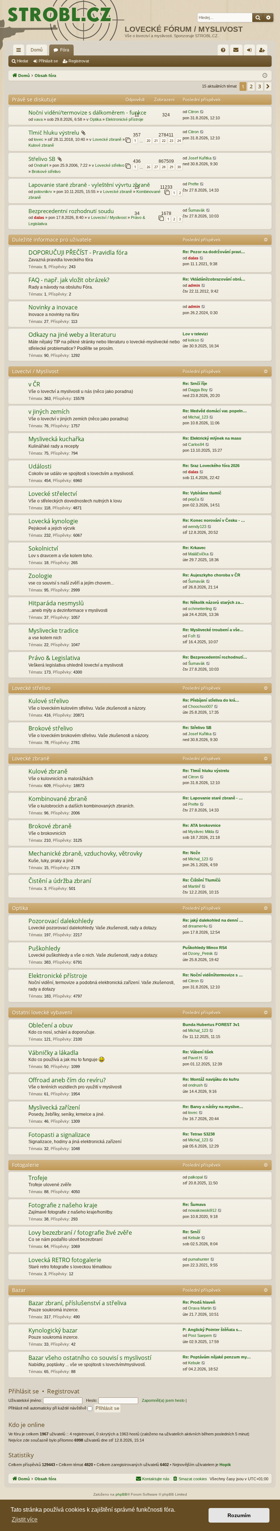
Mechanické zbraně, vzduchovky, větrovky (85, 853)
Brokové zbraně (49, 826)
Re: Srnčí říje (195, 383)
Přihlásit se (48, 61)
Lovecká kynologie (53, 521)
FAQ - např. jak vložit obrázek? (68, 280)
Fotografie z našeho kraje (62, 1205)
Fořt (191, 636)
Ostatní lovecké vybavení (42, 1012)
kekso (193, 340)
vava (38, 119)
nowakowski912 (202, 1210)
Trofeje (37, 1178)
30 (179, 167)
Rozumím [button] (239, 1515)
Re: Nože (191, 853)
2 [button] (251, 86)
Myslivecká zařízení (54, 1107)
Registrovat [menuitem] (263, 51)
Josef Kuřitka (199, 158)
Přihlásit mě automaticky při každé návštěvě (48, 1408)
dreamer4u (197, 926)
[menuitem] (223, 50)
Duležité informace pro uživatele (52, 239)
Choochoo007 (200, 706)
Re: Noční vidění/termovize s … (213, 975)
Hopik (225, 1464)
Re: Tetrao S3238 (199, 1134)
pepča (193, 499)
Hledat (22, 61)
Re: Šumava (194, 1204)
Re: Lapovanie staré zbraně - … (213, 798)
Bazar (19, 1290)
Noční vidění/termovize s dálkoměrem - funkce (87, 112)
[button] (268, 86)
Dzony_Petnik (200, 953)
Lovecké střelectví (52, 494)
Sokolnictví (43, 548)
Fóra (64, 50)
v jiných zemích (49, 412)
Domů (37, 50)
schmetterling (200, 608)
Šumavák (196, 210)
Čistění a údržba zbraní (59, 881)
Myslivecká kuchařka (56, 439)
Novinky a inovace (53, 307)
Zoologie (40, 576)
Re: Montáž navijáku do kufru (211, 1079)
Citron (193, 111)
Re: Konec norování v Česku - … (214, 520)
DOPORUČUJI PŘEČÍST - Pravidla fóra (78, 252)
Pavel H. (195, 1058)
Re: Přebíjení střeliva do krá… (211, 700)
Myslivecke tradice (53, 630)
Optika (95, 119)
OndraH (41, 165)
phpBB (121, 1494)
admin (194, 285)
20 (148, 140)
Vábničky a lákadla (53, 1053)
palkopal (195, 1177)
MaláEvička (198, 554)
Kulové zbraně (41, 145)
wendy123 (197, 526)
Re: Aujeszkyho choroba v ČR (211, 575)
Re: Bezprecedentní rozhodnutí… (215, 657)
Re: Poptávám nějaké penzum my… (217, 1357)
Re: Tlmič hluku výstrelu (206, 770)
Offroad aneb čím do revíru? (67, 1080)
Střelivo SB (41, 158)
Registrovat (79, 61)
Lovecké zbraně (107, 139)
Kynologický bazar (53, 1330)
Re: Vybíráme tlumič (202, 493)
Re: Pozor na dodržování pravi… (214, 252)
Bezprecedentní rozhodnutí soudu (71, 211)
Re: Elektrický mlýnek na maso (212, 438)
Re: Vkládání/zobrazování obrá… (214, 279)
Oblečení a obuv (50, 1025)
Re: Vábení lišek (198, 1052)
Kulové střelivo (48, 701)
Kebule (194, 1237)
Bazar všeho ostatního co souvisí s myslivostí (89, 1358)
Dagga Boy (198, 389)
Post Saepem (200, 1335)
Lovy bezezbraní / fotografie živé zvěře (80, 1233)
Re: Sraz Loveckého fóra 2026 (211, 465)
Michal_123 (198, 417)
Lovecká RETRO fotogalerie (64, 1260)
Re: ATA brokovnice (202, 825)
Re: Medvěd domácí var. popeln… (215, 411)
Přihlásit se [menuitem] (251, 51)
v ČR (34, 384)
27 (156, 167)
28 (164, 167)
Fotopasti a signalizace (59, 1135)
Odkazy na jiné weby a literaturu (72, 335)
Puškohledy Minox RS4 (205, 947)
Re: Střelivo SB (197, 727)
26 (148, 167)
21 (156, 140)
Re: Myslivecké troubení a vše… (213, 630)
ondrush (195, 1085)
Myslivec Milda (201, 831)
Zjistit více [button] (25, 1519)
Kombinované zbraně (57, 799)
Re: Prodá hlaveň (199, 1302)
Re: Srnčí (191, 1232)
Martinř (194, 886)
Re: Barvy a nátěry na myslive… (213, 1106)
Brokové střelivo (46, 171)
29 (171, 167)
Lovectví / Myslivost (109, 217)
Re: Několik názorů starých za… (213, 602)
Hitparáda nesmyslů (56, 603)
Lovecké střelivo (109, 165)
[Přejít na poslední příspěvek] (202, 112)
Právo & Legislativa (54, 658)
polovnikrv (43, 191)
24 (179, 140)
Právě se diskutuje (34, 99)
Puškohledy (44, 948)
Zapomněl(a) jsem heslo (163, 1400)
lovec (38, 139)
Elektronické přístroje (124, 119)
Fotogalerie (25, 1164)
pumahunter (198, 1259)
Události (39, 466)
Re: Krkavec (194, 547)
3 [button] (259, 86)
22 (164, 140)
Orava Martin (199, 1308)
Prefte (193, 184)
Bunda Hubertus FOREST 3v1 (211, 1024)
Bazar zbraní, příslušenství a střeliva (77, 1303)
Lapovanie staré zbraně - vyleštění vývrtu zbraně (89, 184)
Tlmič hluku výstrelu (53, 132)
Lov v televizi (195, 334)
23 (171, 140)
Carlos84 (196, 444)
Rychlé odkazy (20, 51)
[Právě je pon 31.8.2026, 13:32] (264, 76)
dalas (39, 217)
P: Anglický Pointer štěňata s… (212, 1329)
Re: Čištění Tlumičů (202, 880)
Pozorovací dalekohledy (60, 921)
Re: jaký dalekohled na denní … (213, 920)
